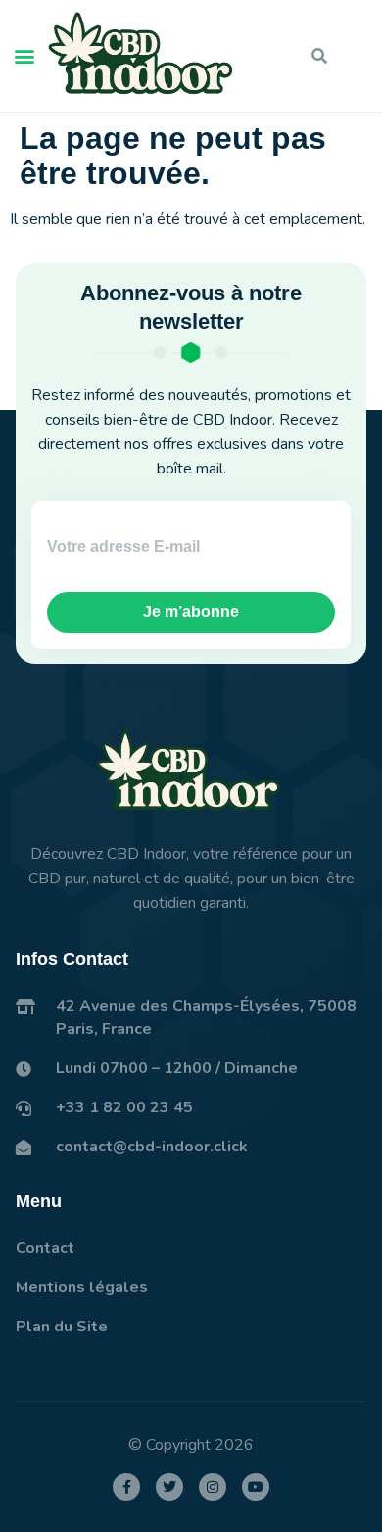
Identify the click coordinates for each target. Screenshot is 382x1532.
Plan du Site (62, 1326)
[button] (24, 56)
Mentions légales (82, 1287)
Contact (45, 1248)
